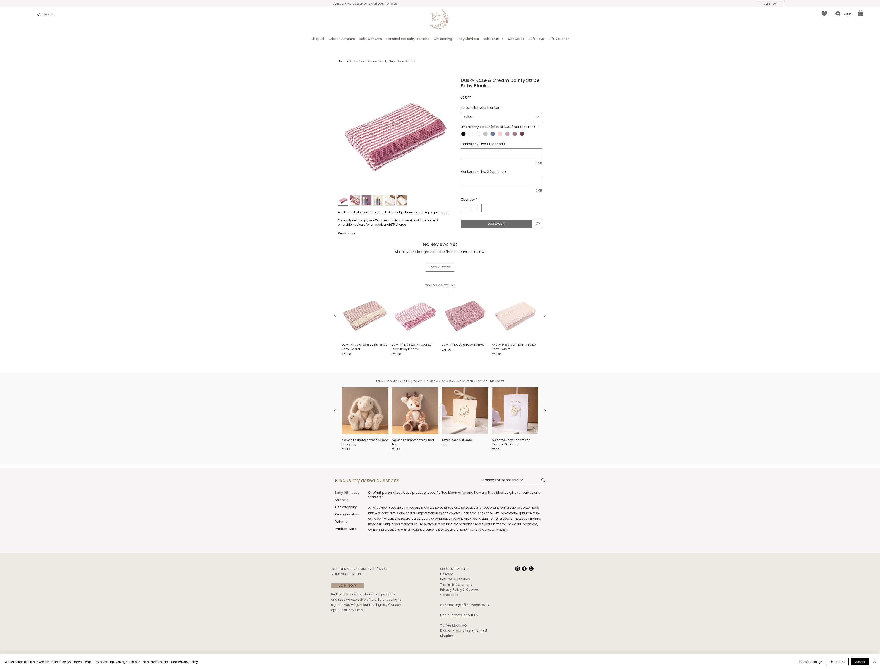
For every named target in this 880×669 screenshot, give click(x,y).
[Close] (874, 661)
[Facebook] (524, 568)
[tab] (347, 492)
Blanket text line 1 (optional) (483, 144)
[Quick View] (365, 315)
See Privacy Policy (184, 661)
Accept (860, 661)
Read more (347, 233)
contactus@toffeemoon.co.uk (464, 605)
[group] (440, 326)
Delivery (446, 574)
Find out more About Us (459, 615)
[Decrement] (464, 208)
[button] (860, 13)
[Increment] (478, 208)
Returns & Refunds (455, 579)
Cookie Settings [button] (810, 661)
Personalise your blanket (481, 107)
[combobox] (501, 116)
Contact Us (449, 594)
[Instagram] (517, 568)
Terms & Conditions (456, 584)
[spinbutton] (471, 208)
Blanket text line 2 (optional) (483, 171)
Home (342, 61)
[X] (531, 568)
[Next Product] (545, 315)
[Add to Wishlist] (538, 224)
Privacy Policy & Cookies (459, 589)
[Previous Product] (335, 315)
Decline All (837, 661)
